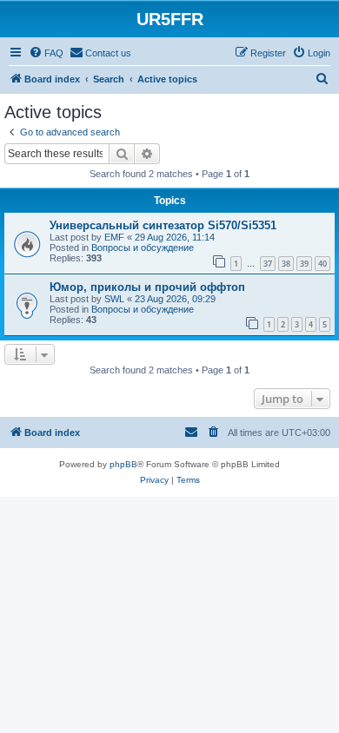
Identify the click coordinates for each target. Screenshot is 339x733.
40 (322, 263)
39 (304, 263)
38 (286, 263)
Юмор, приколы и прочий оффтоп (147, 287)
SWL (114, 299)
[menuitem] (46, 53)
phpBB (123, 464)
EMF (114, 237)
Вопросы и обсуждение (142, 247)
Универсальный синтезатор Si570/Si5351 (163, 225)
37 (267, 263)
